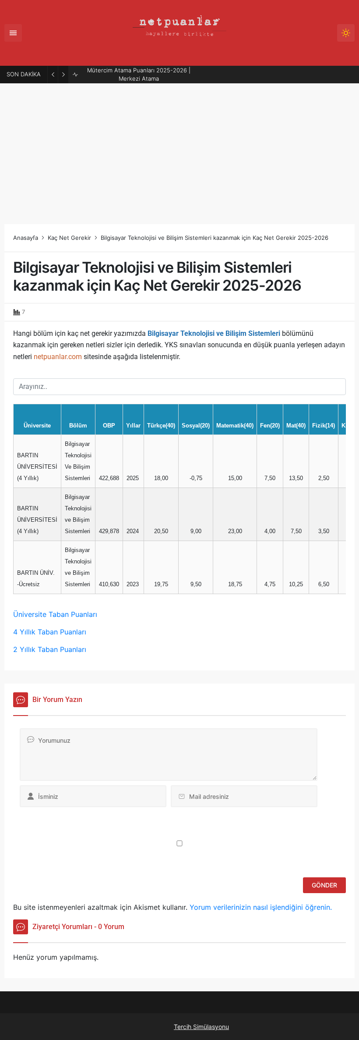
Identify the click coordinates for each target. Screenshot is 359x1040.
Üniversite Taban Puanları (55, 614)
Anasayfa (25, 237)
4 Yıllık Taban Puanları (49, 631)
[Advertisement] (179, 149)
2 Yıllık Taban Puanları (49, 649)
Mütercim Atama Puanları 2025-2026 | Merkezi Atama (138, 74)
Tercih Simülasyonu (201, 1026)
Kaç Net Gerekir (69, 237)
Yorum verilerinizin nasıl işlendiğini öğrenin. (261, 907)
